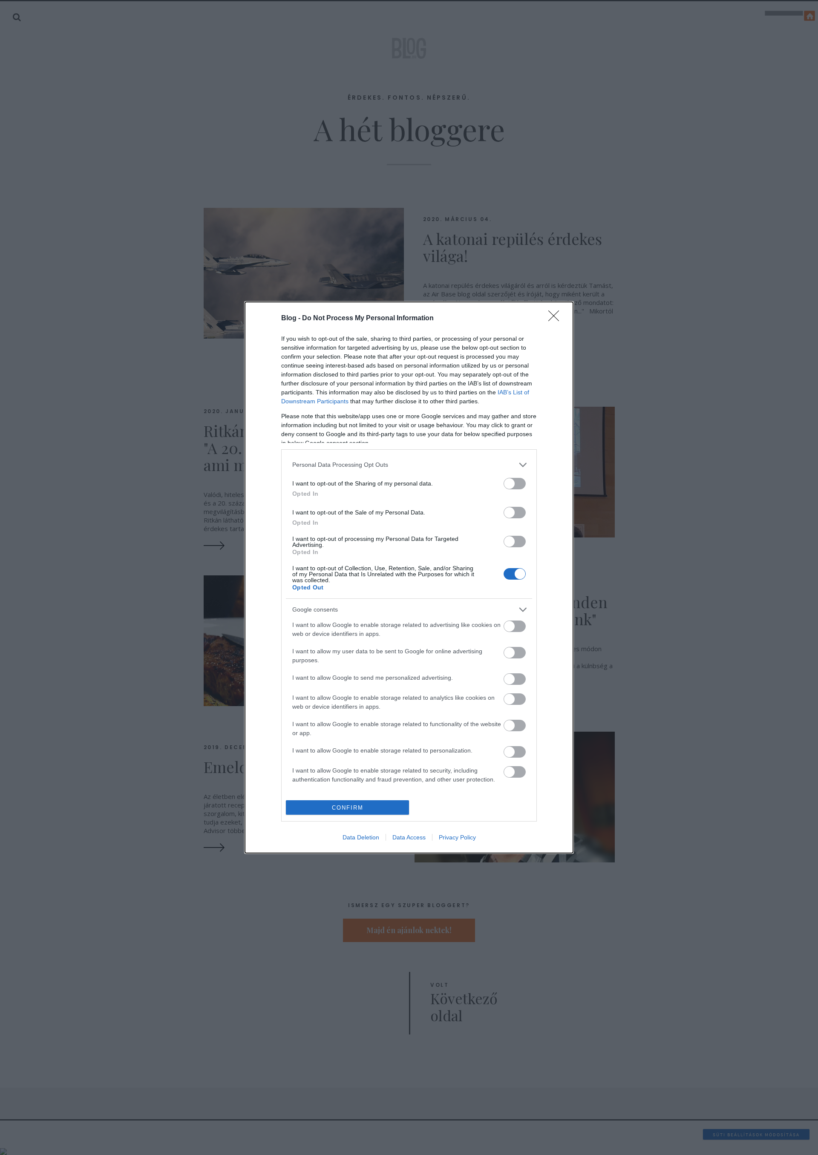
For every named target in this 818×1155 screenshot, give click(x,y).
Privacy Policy (457, 837)
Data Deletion (361, 837)
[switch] (515, 483)
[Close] (556, 318)
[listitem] (409, 464)
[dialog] (409, 577)
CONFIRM (347, 807)
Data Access (409, 837)
